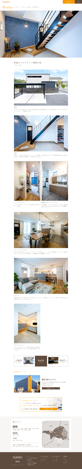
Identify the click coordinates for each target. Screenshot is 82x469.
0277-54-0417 (48, 385)
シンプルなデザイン (44, 457)
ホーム (29, 456)
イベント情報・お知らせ (32, 458)
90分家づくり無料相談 (32, 463)
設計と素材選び (43, 459)
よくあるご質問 (54, 460)
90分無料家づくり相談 (48, 408)
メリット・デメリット (56, 457)
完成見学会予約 (31, 464)
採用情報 (64, 462)
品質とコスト (43, 460)
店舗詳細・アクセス (51, 388)
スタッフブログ (31, 461)
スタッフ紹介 (65, 460)
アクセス (64, 459)
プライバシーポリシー (67, 463)
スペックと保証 (54, 459)
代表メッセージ (66, 457)
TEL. (30, 409)
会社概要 (65, 456)
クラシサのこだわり (45, 456)
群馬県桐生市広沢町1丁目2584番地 (57, 382)
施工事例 (29, 459)
